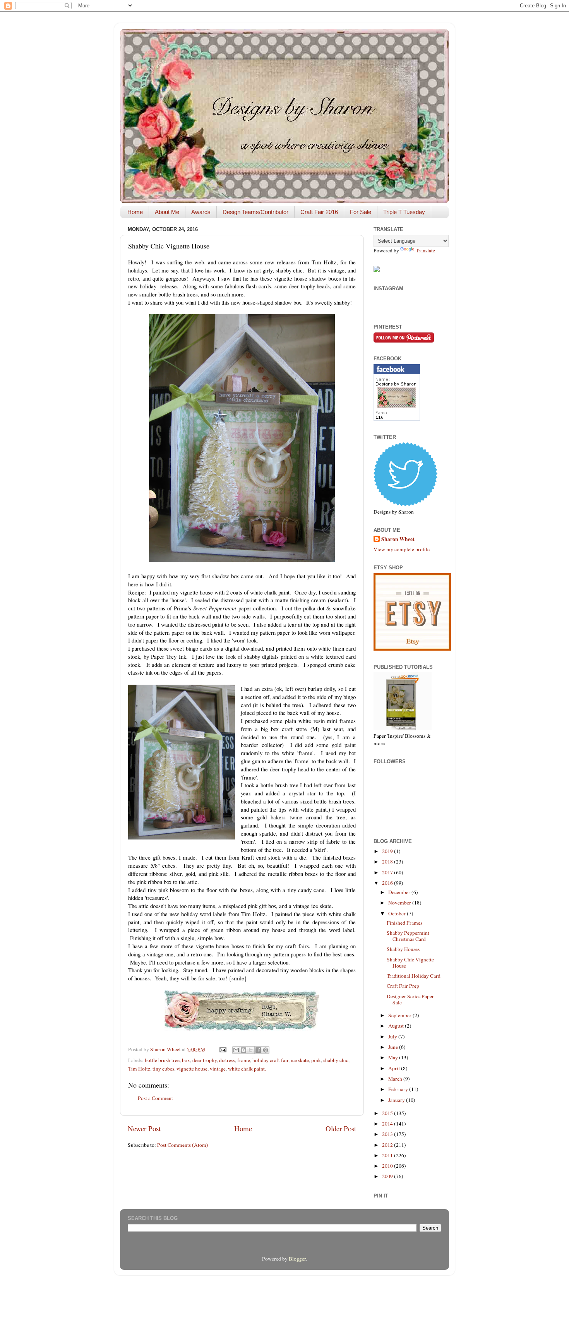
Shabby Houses (403, 949)
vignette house (192, 1068)
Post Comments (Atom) (182, 1144)
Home (135, 212)
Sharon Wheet (398, 539)
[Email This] (236, 1050)
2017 (388, 872)
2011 (388, 1155)
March (395, 1078)
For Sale (360, 212)
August (396, 1025)
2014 (388, 1123)
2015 (388, 1113)
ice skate (300, 1060)
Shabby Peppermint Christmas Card (408, 935)
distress (227, 1060)
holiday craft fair (270, 1060)
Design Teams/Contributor (255, 212)
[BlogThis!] (243, 1050)
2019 (388, 851)
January (397, 1099)
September (400, 1015)
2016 (388, 882)
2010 (388, 1165)
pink (316, 1060)
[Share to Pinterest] (265, 1050)
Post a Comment (155, 1098)
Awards (201, 212)
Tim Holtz (139, 1068)
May (393, 1057)
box (186, 1060)
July (393, 1036)
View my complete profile (402, 549)
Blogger (297, 1258)
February (398, 1089)
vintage (218, 1068)
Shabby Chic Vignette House (410, 962)
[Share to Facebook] (258, 1050)
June (393, 1046)
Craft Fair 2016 (319, 212)
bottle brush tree (162, 1060)
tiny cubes (163, 1068)
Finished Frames (404, 922)
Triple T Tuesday (404, 212)
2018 (388, 861)
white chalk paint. (247, 1068)
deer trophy (204, 1060)
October (397, 913)
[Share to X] (251, 1050)
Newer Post (144, 1128)
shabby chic (335, 1060)
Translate (425, 250)
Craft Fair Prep (403, 985)
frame (243, 1060)
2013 (388, 1134)
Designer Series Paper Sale (410, 999)
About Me (167, 212)
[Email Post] (222, 1049)
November (400, 902)
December (399, 892)
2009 (388, 1176)
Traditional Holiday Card (413, 975)
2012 (388, 1144)
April (394, 1068)
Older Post (341, 1128)
